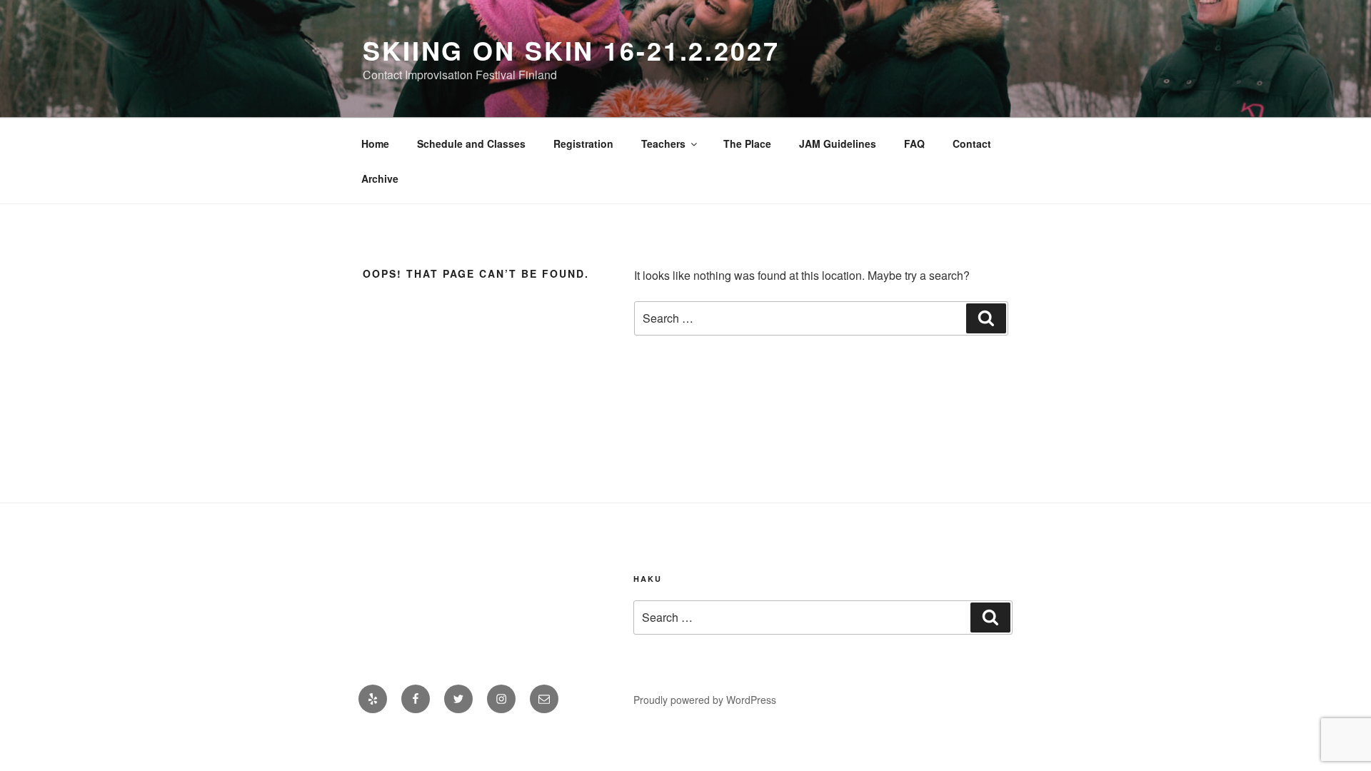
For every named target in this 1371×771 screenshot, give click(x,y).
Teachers (663, 143)
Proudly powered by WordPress (704, 699)
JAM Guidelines (837, 143)
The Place (747, 143)
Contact (972, 143)
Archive (379, 178)
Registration (583, 143)
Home (375, 143)
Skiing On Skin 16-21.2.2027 (571, 50)
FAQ (914, 143)
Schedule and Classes (471, 143)
